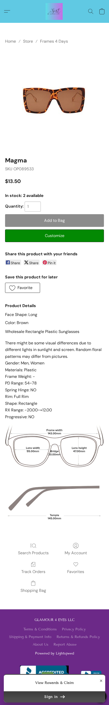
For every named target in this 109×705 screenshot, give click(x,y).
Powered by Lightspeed (54, 653)
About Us (40, 644)
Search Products (33, 553)
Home (10, 41)
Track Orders (33, 571)
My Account (76, 553)
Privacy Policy (74, 629)
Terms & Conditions (40, 629)
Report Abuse (65, 644)
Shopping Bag (33, 590)
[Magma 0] (54, 99)
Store (28, 41)
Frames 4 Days (54, 41)
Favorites (75, 571)
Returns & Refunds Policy (78, 637)
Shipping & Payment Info (30, 637)
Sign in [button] (51, 697)
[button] (54, 11)
